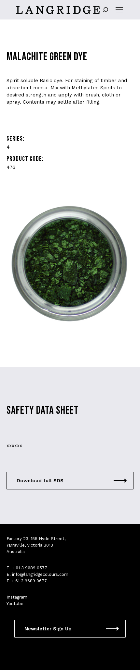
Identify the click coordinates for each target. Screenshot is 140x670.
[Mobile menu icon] (119, 9)
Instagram (17, 597)
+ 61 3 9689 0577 (29, 567)
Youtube (15, 603)
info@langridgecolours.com (40, 574)
